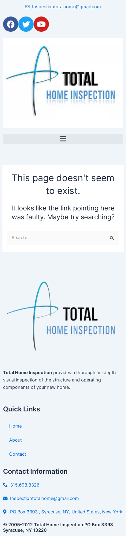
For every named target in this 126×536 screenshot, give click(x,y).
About (15, 440)
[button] (63, 139)
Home (15, 426)
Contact (17, 454)
